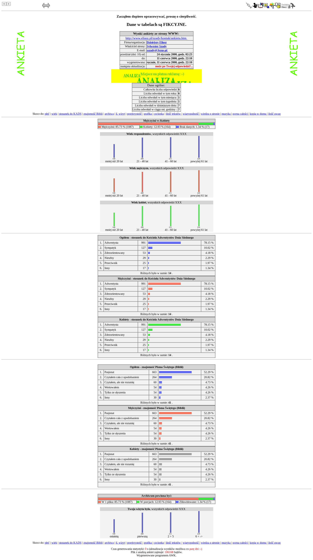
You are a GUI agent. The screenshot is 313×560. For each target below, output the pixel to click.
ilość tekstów (173, 113)
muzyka (226, 113)
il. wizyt (120, 113)
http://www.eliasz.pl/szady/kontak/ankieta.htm (156, 38)
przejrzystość (135, 113)
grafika (148, 113)
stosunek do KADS (70, 113)
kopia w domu (258, 113)
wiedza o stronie (210, 113)
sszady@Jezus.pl (157, 50)
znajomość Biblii (93, 113)
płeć (47, 113)
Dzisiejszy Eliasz (157, 42)
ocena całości (241, 113)
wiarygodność (191, 113)
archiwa (109, 113)
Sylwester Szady (157, 46)
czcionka (159, 113)
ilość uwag (274, 113)
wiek (54, 113)
